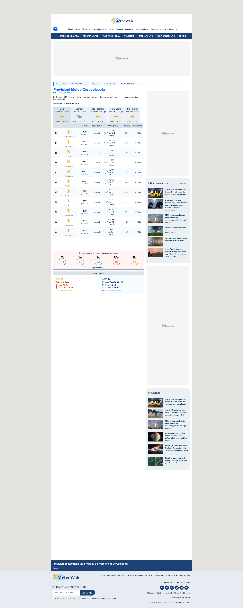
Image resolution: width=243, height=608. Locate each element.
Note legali (168, 593)
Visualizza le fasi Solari (65, 290)
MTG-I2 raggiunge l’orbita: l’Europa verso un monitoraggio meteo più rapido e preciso (176, 218)
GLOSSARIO (185, 582)
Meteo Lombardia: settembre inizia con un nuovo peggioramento (175, 229)
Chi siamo (150, 593)
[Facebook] (162, 588)
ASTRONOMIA (159, 576)
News (78, 29)
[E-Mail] (186, 588)
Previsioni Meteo (79, 83)
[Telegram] (177, 588)
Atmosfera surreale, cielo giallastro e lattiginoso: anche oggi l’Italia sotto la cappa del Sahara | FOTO (175, 252)
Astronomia (141, 29)
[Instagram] (167, 588)
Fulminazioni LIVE (166, 36)
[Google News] (181, 588)
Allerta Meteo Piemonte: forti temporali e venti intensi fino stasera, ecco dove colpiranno (175, 191)
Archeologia (156, 29)
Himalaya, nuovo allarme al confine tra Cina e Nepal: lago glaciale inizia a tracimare (176, 460)
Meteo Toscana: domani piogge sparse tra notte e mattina (176, 239)
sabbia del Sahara (69, 36)
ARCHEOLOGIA (172, 576)
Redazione (159, 593)
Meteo (84, 29)
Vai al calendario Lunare (111, 290)
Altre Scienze (168, 29)
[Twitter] (172, 588)
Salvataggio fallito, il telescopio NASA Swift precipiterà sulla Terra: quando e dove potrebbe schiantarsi (176, 449)
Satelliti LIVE (146, 36)
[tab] (62, 115)
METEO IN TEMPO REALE (117, 576)
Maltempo (129, 36)
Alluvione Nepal (111, 36)
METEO (131, 576)
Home (70, 29)
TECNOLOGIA (184, 576)
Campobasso (110, 83)
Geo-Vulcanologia (123, 29)
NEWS (103, 576)
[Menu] (55, 29)
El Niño (182, 36)
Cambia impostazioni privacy (179, 597)
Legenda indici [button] (97, 267)
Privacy (176, 593)
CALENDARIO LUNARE (170, 582)
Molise (95, 83)
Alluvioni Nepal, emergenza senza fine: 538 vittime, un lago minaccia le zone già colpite (176, 412)
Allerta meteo (90, 36)
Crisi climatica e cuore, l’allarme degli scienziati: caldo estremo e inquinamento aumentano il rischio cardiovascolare (176, 205)
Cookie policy (185, 593)
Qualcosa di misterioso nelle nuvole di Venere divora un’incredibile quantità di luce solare (176, 437)
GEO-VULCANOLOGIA (143, 576)
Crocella (55, 568)
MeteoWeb (61, 83)
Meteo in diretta (99, 29)
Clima (111, 29)
